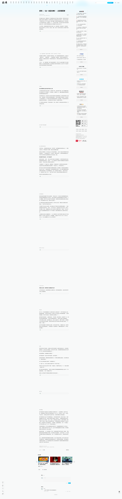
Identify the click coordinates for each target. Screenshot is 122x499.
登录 (115, 2)
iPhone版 (84, 123)
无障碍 (118, 2)
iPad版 (84, 125)
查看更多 (81, 74)
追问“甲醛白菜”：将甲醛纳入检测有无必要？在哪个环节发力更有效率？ (81, 28)
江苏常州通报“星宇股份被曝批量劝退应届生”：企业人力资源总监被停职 (81, 17)
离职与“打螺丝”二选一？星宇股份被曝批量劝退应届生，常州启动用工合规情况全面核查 (81, 35)
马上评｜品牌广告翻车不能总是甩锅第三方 (81, 72)
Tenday (44, 488)
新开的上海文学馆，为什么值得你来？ (81, 69)
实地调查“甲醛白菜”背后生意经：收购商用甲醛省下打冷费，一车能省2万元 (81, 21)
